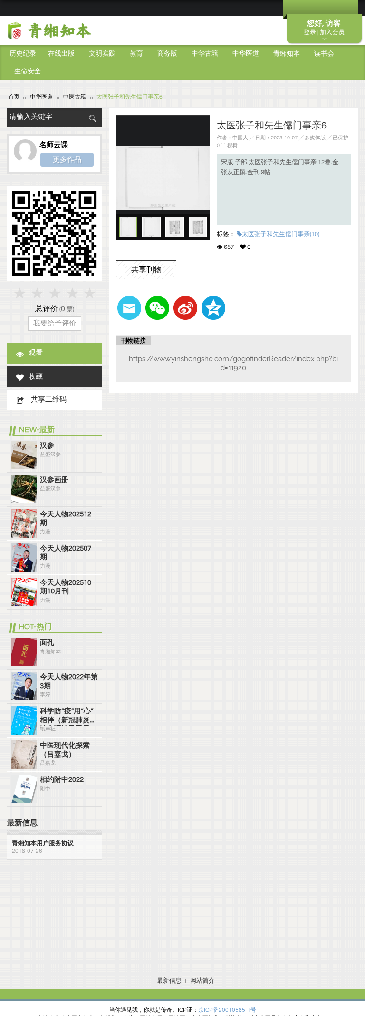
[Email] (129, 308)
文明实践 (102, 53)
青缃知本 (286, 53)
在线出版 (61, 53)
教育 (136, 53)
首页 (13, 97)
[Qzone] (213, 308)
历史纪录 (23, 53)
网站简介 (202, 980)
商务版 (167, 53)
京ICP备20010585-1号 (227, 1010)
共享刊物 (146, 270)
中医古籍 (74, 97)
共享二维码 (49, 399)
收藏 (36, 376)
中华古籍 (205, 53)
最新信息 (169, 980)
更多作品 (67, 159)
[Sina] (185, 308)
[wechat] (157, 308)
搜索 (92, 118)
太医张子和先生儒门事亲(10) (280, 234)
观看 (36, 352)
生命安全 (27, 71)
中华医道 (245, 53)
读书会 (324, 53)
